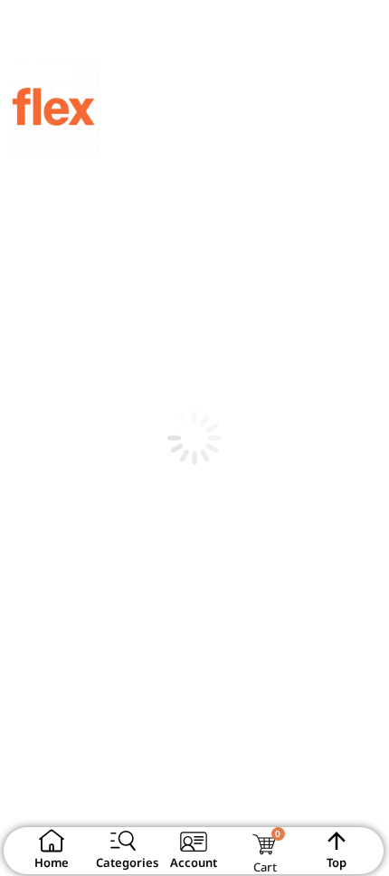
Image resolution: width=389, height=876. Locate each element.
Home (51, 862)
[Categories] (123, 840)
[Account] (193, 840)
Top (336, 862)
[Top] (336, 840)
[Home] (51, 840)
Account (193, 862)
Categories (127, 862)
